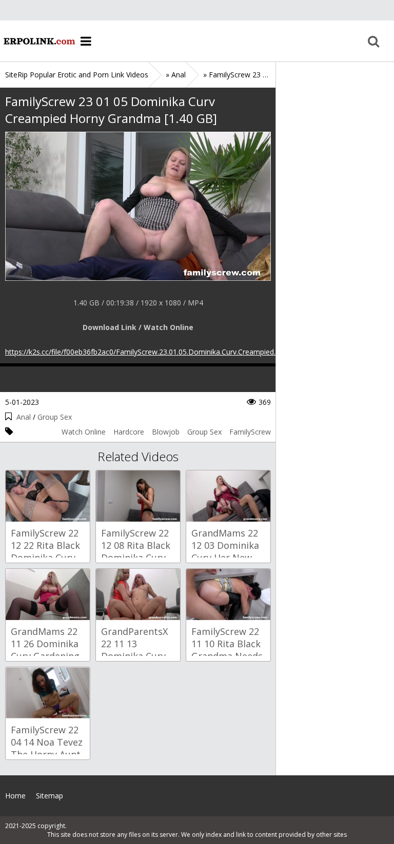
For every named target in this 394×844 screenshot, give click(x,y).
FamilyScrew (250, 432)
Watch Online (84, 432)
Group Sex (54, 417)
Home (38, 40)
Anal (23, 417)
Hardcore (128, 432)
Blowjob (166, 432)
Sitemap (49, 795)
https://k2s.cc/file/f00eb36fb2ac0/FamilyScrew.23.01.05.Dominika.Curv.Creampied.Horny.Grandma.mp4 (174, 352)
